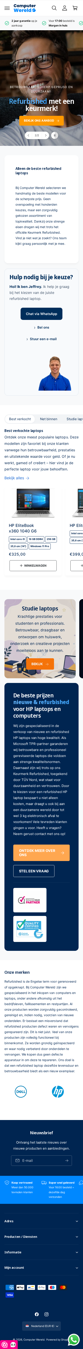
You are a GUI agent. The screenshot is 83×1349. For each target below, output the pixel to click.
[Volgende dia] (45, 135)
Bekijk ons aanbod (39, 120)
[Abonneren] (67, 1160)
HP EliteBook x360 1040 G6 (23, 528)
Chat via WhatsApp (41, 314)
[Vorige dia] (28, 135)
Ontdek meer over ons (37, 852)
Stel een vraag (34, 871)
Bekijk (37, 664)
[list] (41, 23)
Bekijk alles (14, 478)
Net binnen (48, 419)
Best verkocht (20, 419)
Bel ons (41, 327)
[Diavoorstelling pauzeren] (54, 135)
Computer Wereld (33, 1339)
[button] (7, 8)
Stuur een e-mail (41, 339)
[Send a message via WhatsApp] (74, 1340)
